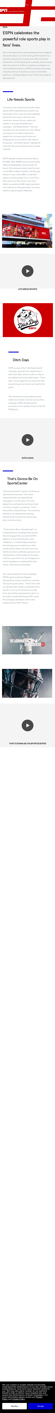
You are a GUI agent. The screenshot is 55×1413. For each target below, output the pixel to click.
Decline (14, 1406)
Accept (40, 1406)
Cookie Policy (18, 1399)
